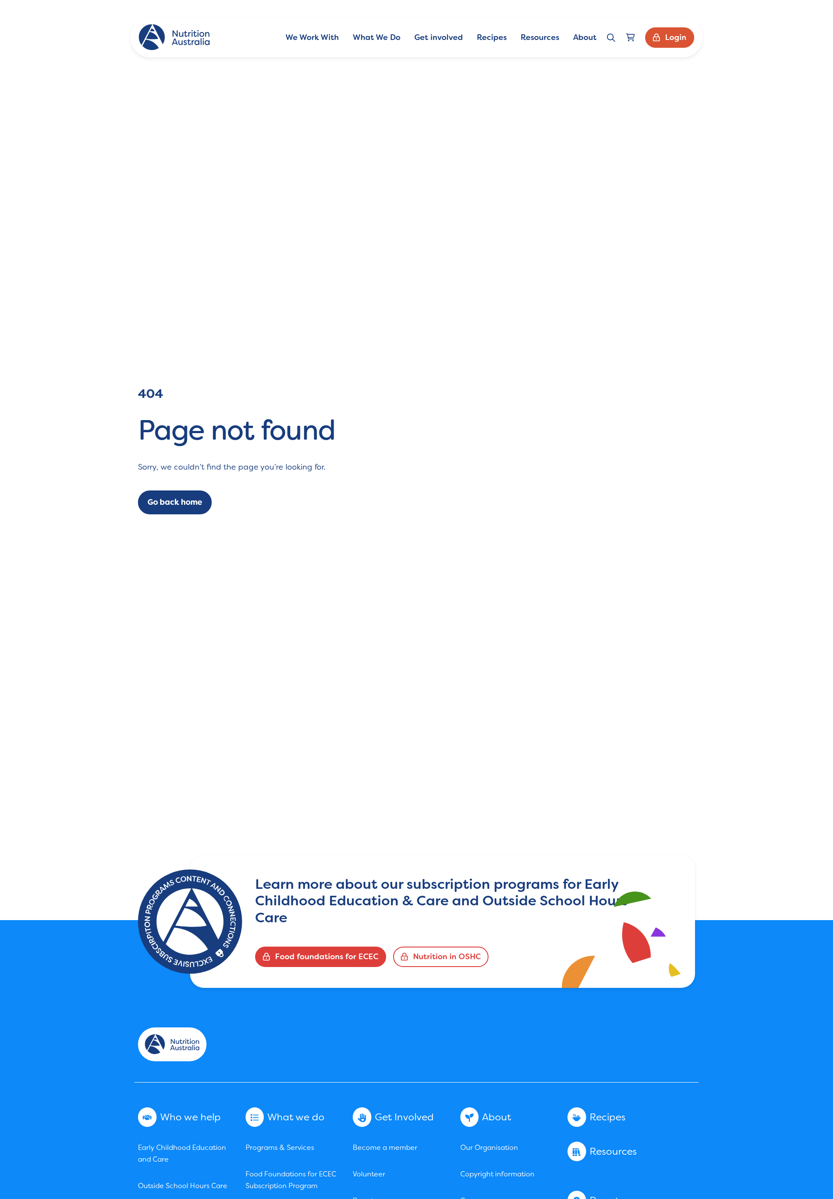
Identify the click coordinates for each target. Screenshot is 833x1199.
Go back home (175, 502)
